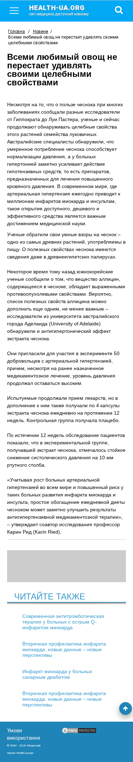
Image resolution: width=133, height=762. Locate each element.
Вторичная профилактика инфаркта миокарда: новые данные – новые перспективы (64, 649)
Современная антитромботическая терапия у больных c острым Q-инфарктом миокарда (63, 621)
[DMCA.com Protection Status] (79, 732)
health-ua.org (59, 10)
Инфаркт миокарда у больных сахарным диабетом (57, 674)
